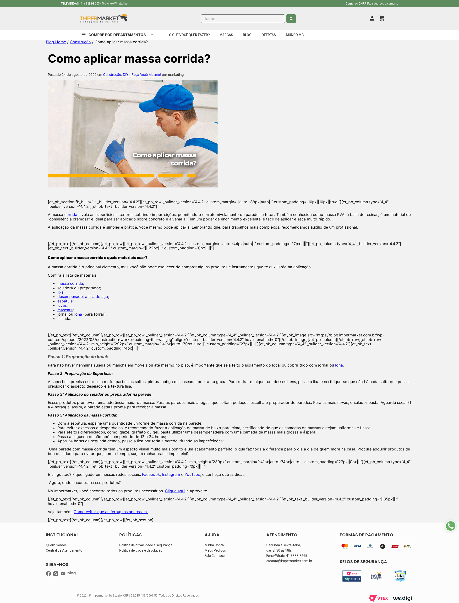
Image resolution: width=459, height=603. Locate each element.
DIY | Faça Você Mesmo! (142, 74)
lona (78, 314)
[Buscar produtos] (292, 18)
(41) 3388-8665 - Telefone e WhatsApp (94, 3)
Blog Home (56, 41)
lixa (60, 292)
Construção (80, 41)
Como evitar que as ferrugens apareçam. (111, 511)
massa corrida (70, 283)
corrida (70, 214)
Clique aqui (175, 490)
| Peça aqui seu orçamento (372, 3)
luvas (62, 305)
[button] (189, 35)
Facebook (151, 474)
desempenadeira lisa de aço (82, 296)
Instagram (171, 474)
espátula (65, 301)
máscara (65, 309)
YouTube (192, 474)
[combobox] (248, 18)
